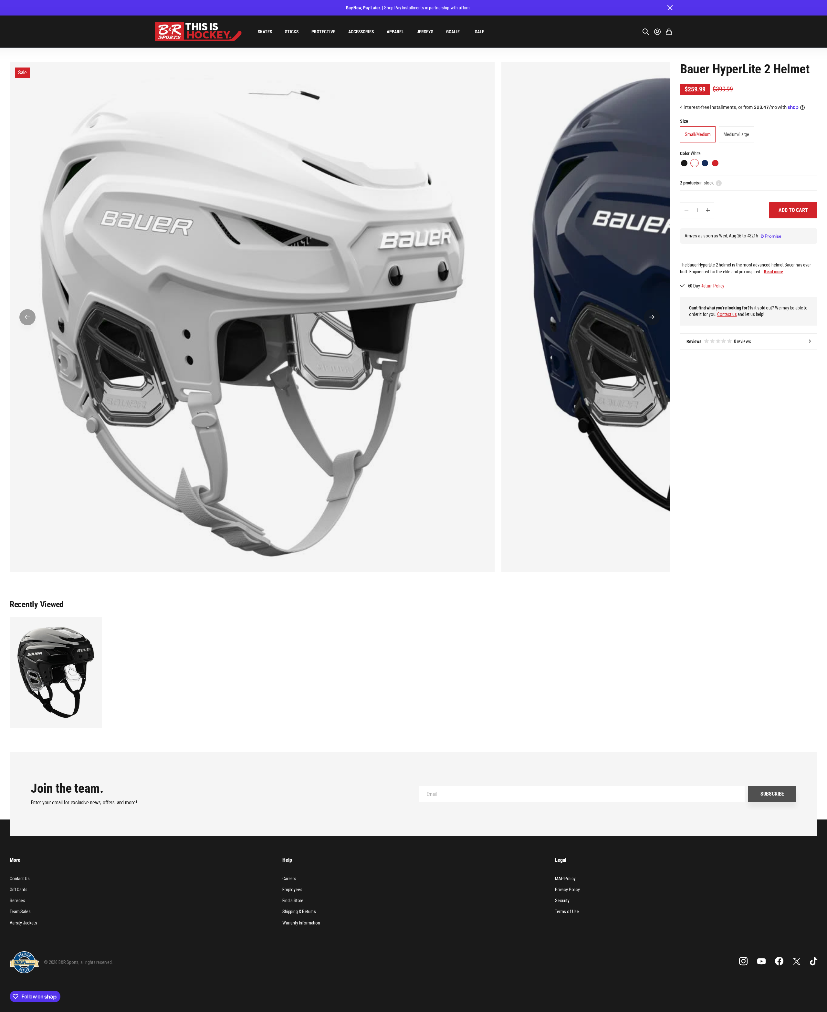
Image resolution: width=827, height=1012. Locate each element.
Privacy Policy (567, 889)
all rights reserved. (96, 962)
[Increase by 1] (707, 210)
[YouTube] (761, 961)
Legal (560, 860)
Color (690, 153)
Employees (292, 889)
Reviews (718, 341)
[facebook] (779, 961)
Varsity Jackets (23, 922)
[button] (27, 317)
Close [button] (669, 8)
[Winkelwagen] (669, 32)
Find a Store (292, 900)
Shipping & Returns (299, 911)
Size (684, 121)
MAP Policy (565, 878)
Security (562, 900)
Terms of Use (567, 911)
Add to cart (793, 210)
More (15, 860)
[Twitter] (796, 961)
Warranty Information (301, 922)
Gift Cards (18, 889)
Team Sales (20, 911)
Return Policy (712, 285)
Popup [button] (719, 183)
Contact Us (19, 878)
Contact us (727, 314)
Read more (773, 271)
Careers (289, 878)
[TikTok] (813, 961)
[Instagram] (743, 961)
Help (287, 860)
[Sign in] (657, 32)
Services (17, 900)
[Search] (646, 32)
